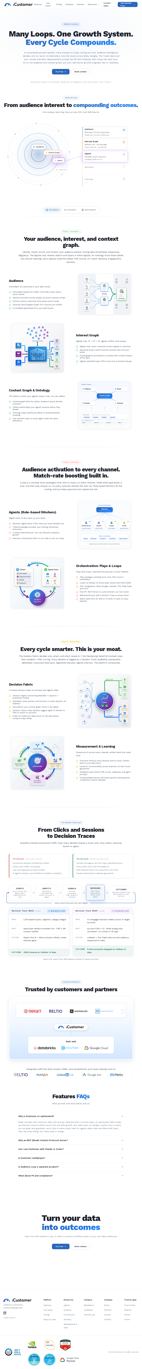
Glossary (67, 1319)
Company (69, 4)
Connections (69, 1315)
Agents (67, 1305)
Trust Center (129, 1305)
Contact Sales (107, 4)
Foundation (54, 210)
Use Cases (48, 4)
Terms (127, 1319)
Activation (71, 210)
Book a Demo (81, 72)
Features (38, 4)
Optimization (90, 210)
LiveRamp (88, 1310)
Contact (107, 1319)
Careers (107, 1315)
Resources (92, 4)
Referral (127, 1310)
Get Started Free (126, 4)
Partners (80, 4)
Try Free (59, 72)
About (106, 1305)
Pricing (59, 4)
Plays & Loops (50, 1319)
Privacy (127, 1315)
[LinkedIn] (4, 1313)
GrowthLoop (89, 1315)
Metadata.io (89, 1305)
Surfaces (67, 1310)
